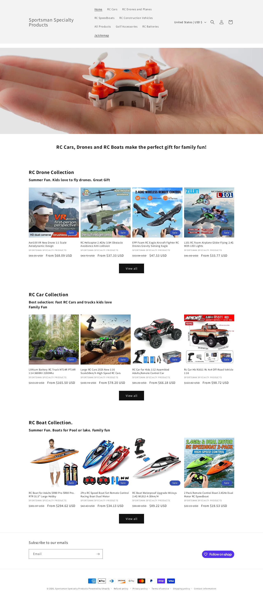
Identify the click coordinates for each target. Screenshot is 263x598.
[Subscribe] (98, 554)
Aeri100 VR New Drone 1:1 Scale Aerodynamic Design (48, 244)
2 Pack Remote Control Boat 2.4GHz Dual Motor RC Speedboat (208, 494)
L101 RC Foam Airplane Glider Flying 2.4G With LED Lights (209, 244)
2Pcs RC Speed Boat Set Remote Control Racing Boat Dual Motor (105, 494)
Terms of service (160, 588)
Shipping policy (181, 588)
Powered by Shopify (99, 588)
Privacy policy (140, 588)
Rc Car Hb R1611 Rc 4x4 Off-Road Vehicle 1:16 (208, 371)
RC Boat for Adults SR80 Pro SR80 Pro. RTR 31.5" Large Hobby (51, 494)
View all (131, 268)
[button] (212, 22)
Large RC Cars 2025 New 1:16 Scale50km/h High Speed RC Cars (101, 371)
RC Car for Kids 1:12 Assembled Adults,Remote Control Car (150, 371)
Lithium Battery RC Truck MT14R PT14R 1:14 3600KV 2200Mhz (52, 371)
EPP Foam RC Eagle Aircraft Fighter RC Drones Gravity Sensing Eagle (155, 244)
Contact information (205, 588)
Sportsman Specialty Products (71, 588)
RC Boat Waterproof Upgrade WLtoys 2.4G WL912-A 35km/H (154, 494)
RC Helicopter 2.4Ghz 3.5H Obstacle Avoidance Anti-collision (102, 244)
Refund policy (121, 588)
